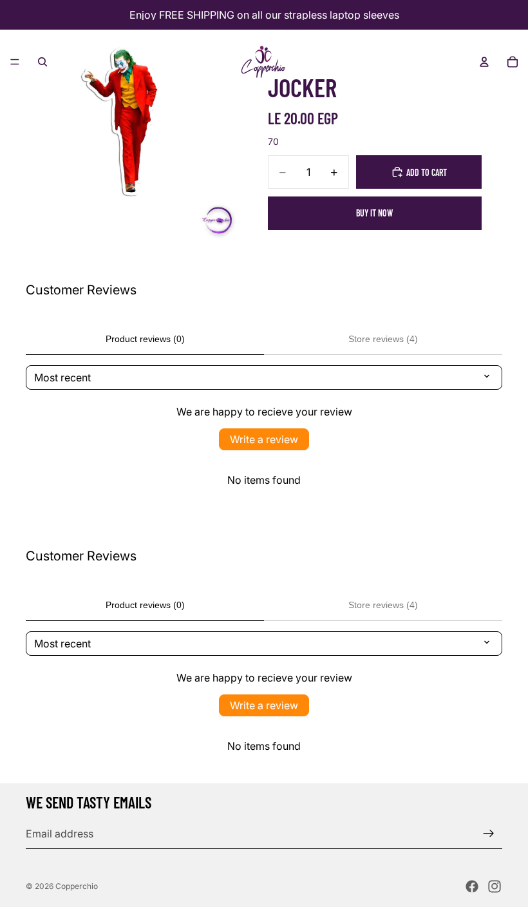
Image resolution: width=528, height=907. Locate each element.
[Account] (484, 62)
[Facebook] (472, 886)
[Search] (42, 62)
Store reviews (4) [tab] (383, 339)
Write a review (264, 439)
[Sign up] (488, 833)
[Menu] (15, 62)
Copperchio (76, 886)
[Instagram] (494, 886)
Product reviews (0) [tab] (145, 339)
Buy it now (374, 212)
